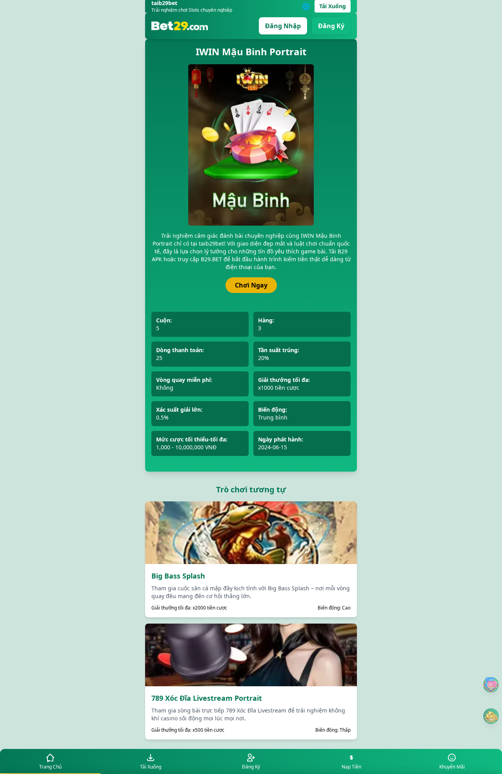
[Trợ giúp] (491, 685)
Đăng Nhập (283, 26)
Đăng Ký (331, 26)
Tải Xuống (332, 6)
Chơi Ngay (251, 285)
